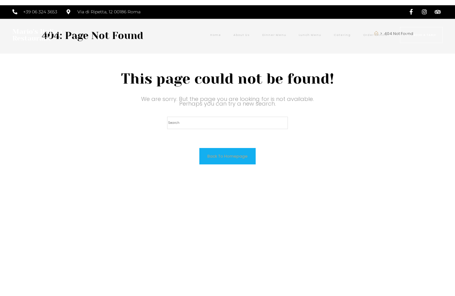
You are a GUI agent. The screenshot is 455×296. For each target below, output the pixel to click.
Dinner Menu (274, 35)
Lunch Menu (310, 35)
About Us (241, 35)
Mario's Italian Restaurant (37, 35)
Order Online (375, 35)
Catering (342, 35)
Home (215, 35)
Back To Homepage (227, 156)
